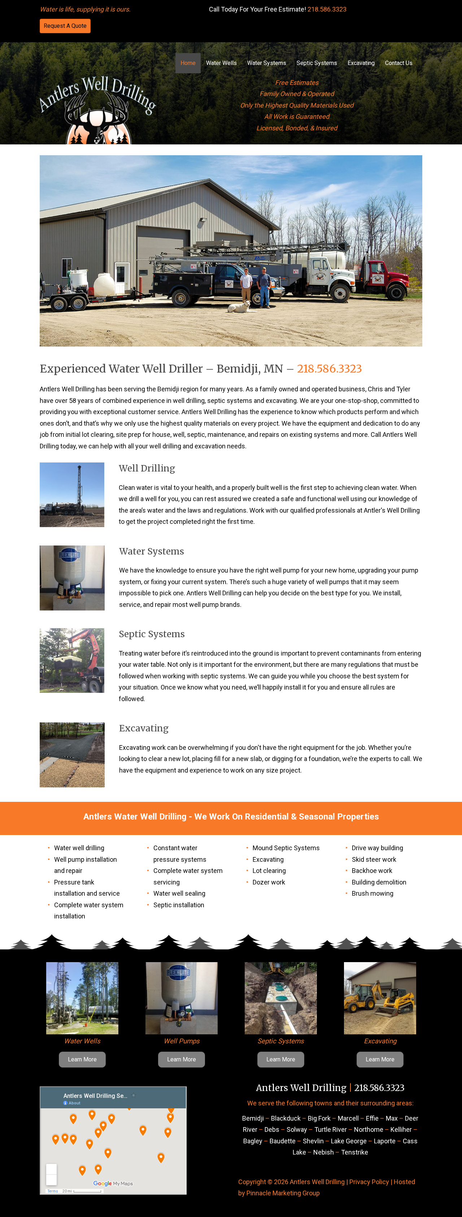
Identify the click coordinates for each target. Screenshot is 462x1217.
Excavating (361, 63)
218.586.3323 (327, 9)
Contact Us (399, 63)
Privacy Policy (369, 1182)
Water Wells (221, 63)
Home (188, 63)
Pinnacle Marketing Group (283, 1193)
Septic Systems (317, 63)
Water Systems (266, 63)
